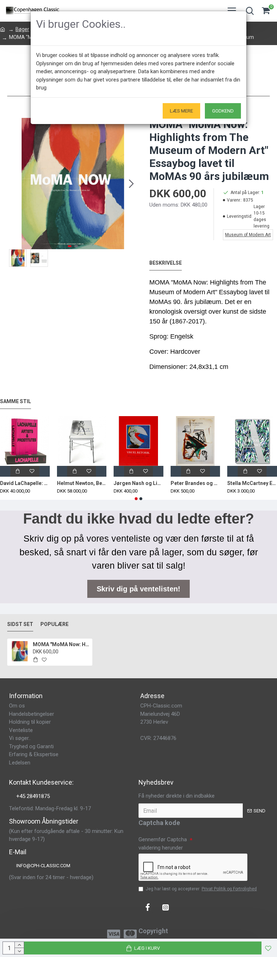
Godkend (223, 111)
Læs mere (181, 111)
